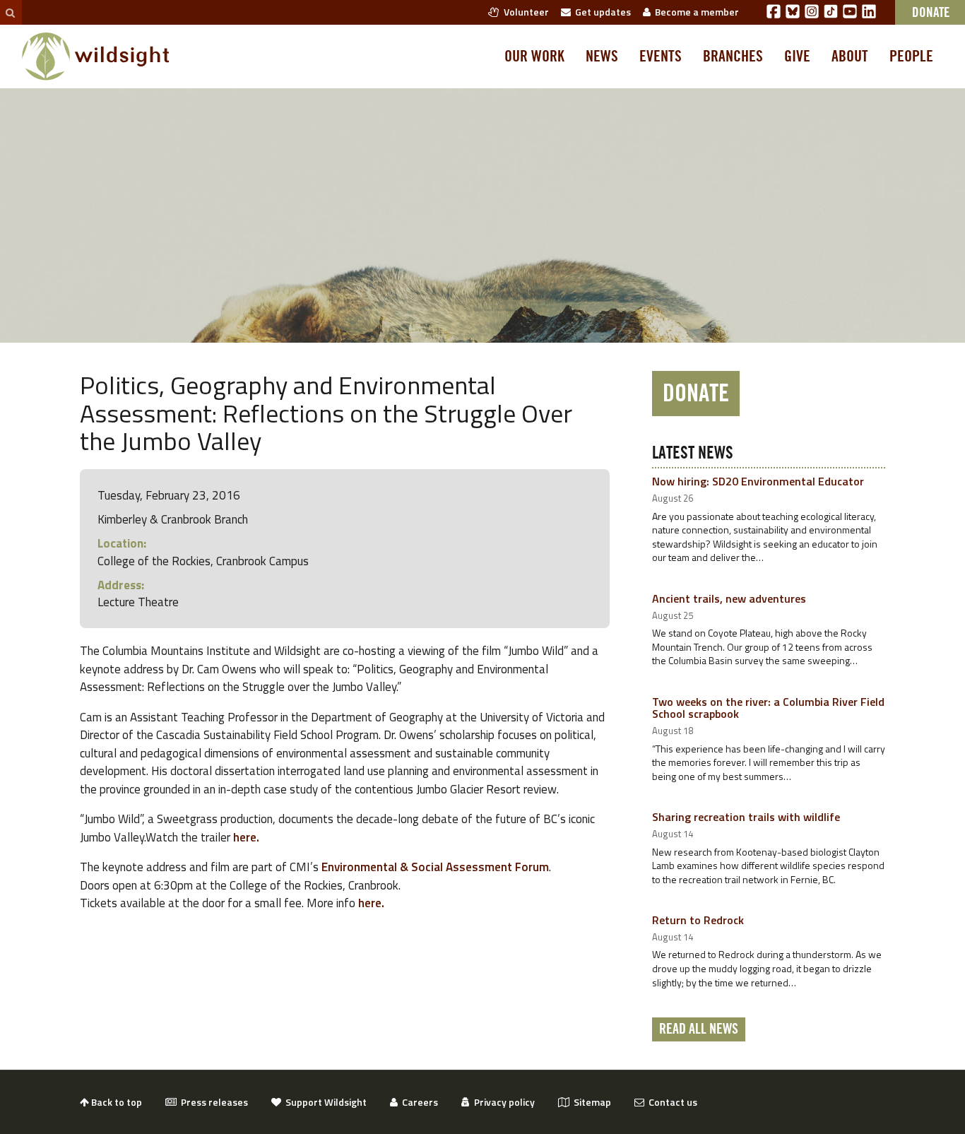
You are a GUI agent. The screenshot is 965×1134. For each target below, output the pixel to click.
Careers (418, 1101)
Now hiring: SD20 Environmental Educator (758, 481)
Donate (696, 394)
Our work (534, 56)
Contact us (670, 1101)
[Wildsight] (95, 56)
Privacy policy (502, 1101)
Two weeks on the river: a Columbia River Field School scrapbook (768, 708)
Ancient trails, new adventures (729, 598)
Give (797, 56)
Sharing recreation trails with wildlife (746, 816)
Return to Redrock (698, 919)
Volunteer (524, 11)
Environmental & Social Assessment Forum (435, 867)
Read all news (698, 1029)
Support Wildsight (324, 1101)
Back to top (115, 1101)
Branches (733, 56)
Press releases (212, 1101)
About (849, 56)
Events (660, 56)
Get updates (601, 11)
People (911, 56)
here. (247, 837)
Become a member (695, 11)
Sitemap (590, 1101)
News (602, 56)
